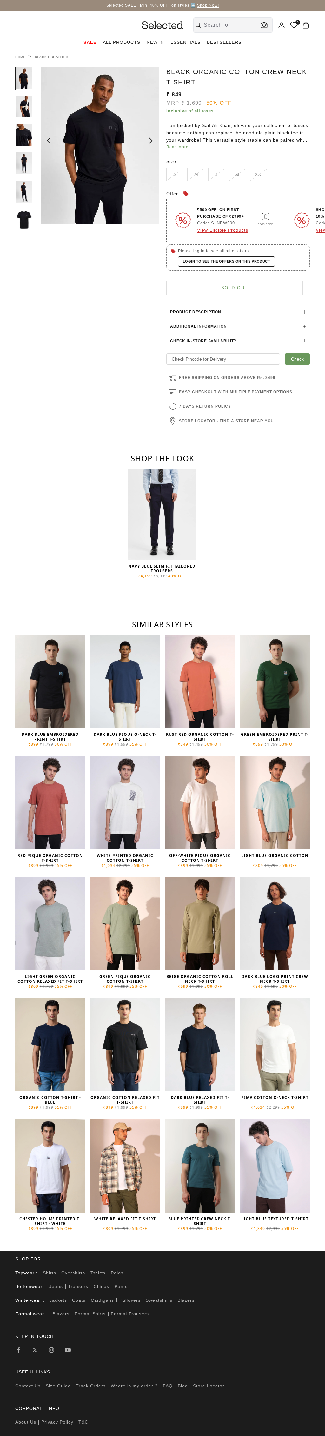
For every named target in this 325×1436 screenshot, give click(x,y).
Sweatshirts (159, 1300)
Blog (183, 1385)
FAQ (168, 1385)
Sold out (234, 287)
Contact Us (28, 1385)
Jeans (56, 1286)
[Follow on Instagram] (51, 1350)
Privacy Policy (57, 1422)
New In (155, 42)
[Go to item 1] (24, 78)
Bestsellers (224, 42)
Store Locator (208, 1385)
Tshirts (98, 1272)
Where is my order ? (134, 1385)
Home (20, 57)
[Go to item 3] (24, 134)
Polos (117, 1272)
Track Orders (91, 1385)
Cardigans (102, 1300)
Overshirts (73, 1272)
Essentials (185, 42)
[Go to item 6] (24, 219)
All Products (121, 42)
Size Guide (58, 1385)
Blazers (186, 1300)
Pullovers (130, 1300)
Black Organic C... (53, 57)
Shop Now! (208, 5)
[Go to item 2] (24, 106)
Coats (78, 1300)
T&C (83, 1422)
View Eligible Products (222, 230)
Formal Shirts (90, 1313)
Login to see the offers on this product (226, 261)
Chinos (101, 1286)
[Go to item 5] (24, 191)
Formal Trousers (130, 1313)
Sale (89, 42)
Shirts (49, 1272)
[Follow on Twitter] (35, 1350)
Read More (177, 147)
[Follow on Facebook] (18, 1350)
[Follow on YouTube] (68, 1350)
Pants (121, 1286)
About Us (25, 1422)
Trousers (78, 1286)
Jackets (58, 1300)
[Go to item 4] (24, 163)
